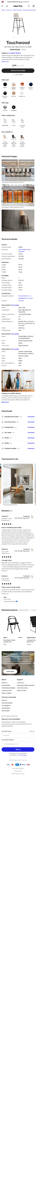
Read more (5, 61)
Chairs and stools (17, 10)
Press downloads (7, 703)
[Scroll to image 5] (18, 37)
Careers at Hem (7, 690)
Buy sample (15, 305)
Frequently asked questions (25, 685)
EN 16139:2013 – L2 (24, 296)
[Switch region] (4, 2)
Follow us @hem (7, 693)
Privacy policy (23, 755)
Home (3, 10)
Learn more (10, 671)
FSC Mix (21, 301)
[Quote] (33, 6)
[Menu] (2, 6)
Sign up (20, 1)
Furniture (8, 10)
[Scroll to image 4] (17, 37)
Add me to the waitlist (18, 70)
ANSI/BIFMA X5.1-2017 (25, 298)
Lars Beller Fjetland (14, 53)
